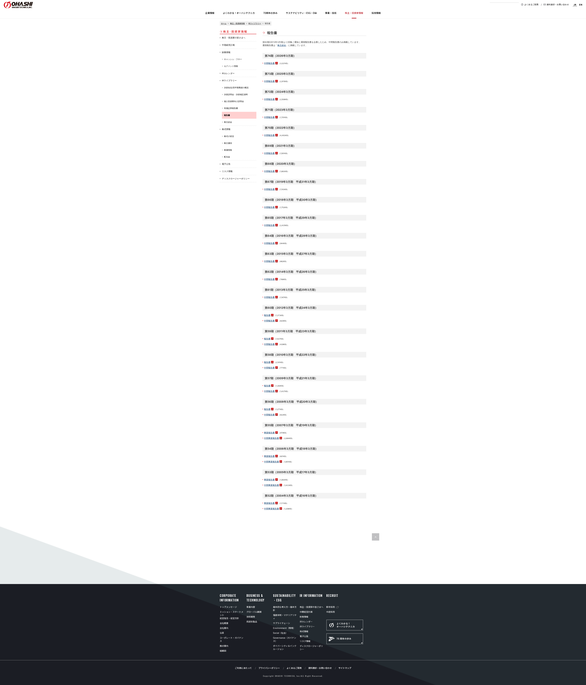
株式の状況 (229, 136)
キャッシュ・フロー (233, 59)
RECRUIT (332, 595)
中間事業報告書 (271, 438)
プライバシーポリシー (269, 667)
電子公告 (226, 164)
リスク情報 (227, 171)
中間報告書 (269, 63)
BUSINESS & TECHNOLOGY (255, 597)
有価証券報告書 (231, 108)
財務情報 (226, 52)
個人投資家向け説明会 (234, 101)
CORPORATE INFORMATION (229, 597)
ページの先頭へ (375, 537)
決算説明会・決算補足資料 (236, 94)
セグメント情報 (231, 66)
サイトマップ (344, 667)
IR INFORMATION (311, 595)
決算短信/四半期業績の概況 (236, 87)
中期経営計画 (228, 45)
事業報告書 (269, 432)
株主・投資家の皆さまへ (233, 37)
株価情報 (228, 150)
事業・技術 (330, 12)
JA (574, 4)
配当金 (227, 157)
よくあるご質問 (531, 4)
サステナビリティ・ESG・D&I (301, 12)
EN (580, 4)
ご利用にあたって (243, 667)
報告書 (267, 315)
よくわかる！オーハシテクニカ (239, 12)
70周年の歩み (270, 12)
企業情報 (209, 12)
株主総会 (228, 122)
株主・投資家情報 (237, 23)
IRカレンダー (228, 73)
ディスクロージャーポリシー (236, 178)
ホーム (223, 23)
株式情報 (226, 129)
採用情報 (376, 12)
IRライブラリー (254, 23)
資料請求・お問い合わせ (558, 4)
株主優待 (228, 143)
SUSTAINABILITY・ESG (284, 597)
